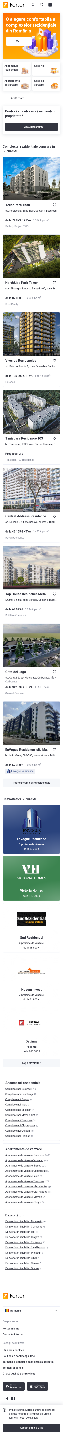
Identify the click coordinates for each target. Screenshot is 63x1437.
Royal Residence (14, 537)
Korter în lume (11, 1328)
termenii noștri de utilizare (23, 1417)
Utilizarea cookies (13, 1350)
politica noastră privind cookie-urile (29, 1413)
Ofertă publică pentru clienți (19, 1373)
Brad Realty (11, 304)
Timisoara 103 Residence (19, 459)
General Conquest (15, 693)
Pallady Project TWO (17, 226)
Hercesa (10, 382)
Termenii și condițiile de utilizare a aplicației (28, 1361)
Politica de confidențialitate (19, 1356)
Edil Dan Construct (15, 615)
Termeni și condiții (13, 1367)
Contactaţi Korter (13, 1334)
